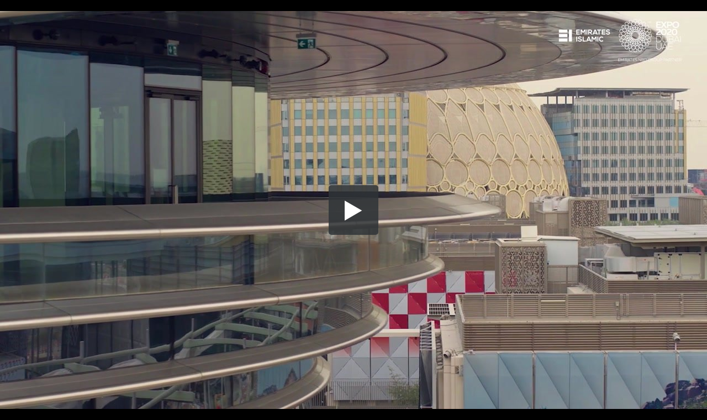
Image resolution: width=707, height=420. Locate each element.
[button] (353, 210)
